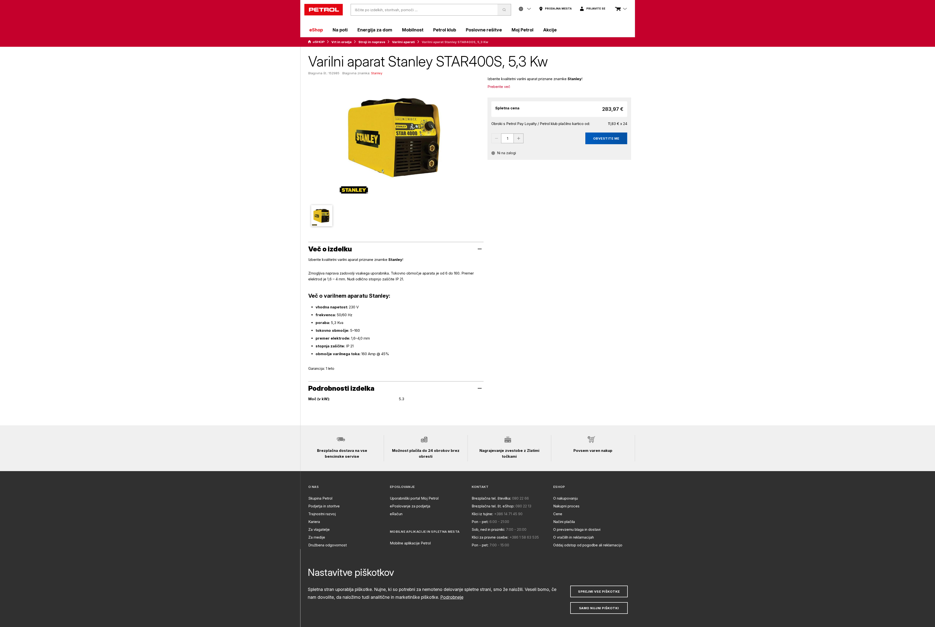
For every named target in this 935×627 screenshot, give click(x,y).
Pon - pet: (480, 521)
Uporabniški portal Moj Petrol (414, 498)
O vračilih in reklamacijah (573, 537)
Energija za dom (374, 29)
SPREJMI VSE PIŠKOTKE (599, 591)
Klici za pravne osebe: (490, 537)
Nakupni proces (566, 506)
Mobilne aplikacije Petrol (410, 543)
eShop (316, 29)
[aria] (316, 42)
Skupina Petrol (320, 498)
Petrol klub (444, 29)
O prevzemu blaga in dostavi (576, 529)
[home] (323, 10)
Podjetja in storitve (324, 506)
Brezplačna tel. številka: (491, 498)
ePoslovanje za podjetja (410, 506)
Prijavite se (595, 8)
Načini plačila (564, 521)
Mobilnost (412, 29)
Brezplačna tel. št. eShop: (493, 506)
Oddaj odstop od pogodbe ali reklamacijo (587, 545)
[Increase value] (519, 138)
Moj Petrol (522, 29)
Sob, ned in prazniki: (488, 529)
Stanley (376, 73)
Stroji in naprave (371, 42)
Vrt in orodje (341, 42)
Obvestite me (606, 138)
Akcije (550, 29)
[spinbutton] (507, 138)
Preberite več (498, 86)
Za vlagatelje (319, 529)
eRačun (396, 514)
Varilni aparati (403, 42)
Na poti (340, 29)
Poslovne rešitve (484, 29)
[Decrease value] (496, 138)
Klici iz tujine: (482, 514)
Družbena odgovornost (327, 545)
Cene (557, 514)
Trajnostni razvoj (322, 514)
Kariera (314, 521)
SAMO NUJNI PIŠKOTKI (599, 608)
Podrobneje (451, 597)
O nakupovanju (565, 498)
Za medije (316, 537)
